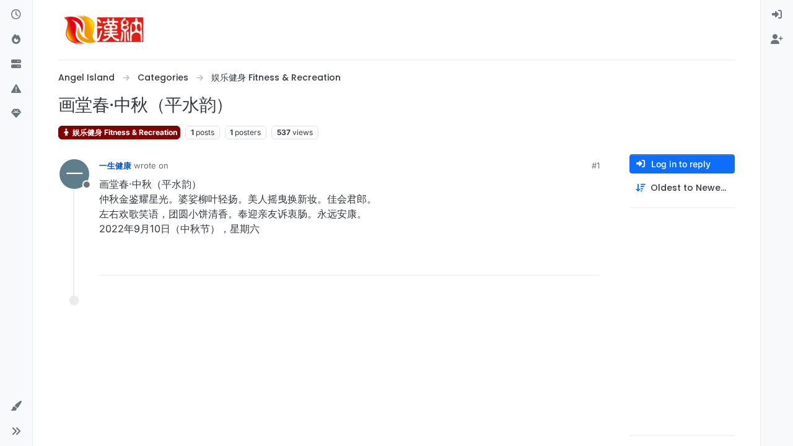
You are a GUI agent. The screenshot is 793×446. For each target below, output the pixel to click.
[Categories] (16, 64)
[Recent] (16, 15)
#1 (596, 165)
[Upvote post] (521, 260)
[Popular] (16, 40)
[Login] (777, 15)
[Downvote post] (564, 260)
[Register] (777, 40)
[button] (16, 89)
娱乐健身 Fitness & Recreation (124, 132)
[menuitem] (777, 15)
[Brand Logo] (104, 30)
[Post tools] (589, 260)
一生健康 (115, 165)
